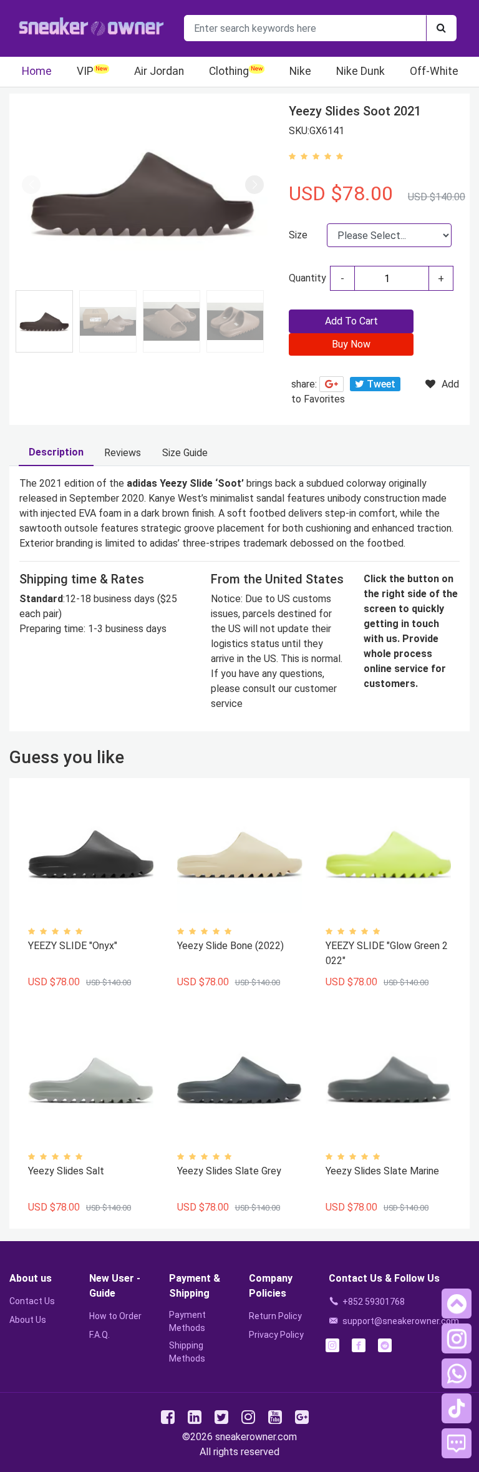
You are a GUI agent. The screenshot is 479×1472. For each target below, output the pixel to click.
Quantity (307, 278)
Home (37, 71)
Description (56, 452)
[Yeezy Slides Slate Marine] (388, 1080)
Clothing (229, 71)
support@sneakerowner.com (400, 1321)
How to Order (115, 1316)
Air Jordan (159, 71)
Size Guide (185, 453)
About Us (27, 1320)
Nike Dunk (360, 71)
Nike (300, 71)
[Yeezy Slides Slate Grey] (239, 1080)
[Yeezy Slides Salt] (90, 1080)
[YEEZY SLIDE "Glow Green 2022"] (388, 854)
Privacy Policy (276, 1335)
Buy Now (351, 344)
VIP (85, 71)
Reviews (122, 453)
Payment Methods (187, 1321)
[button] (254, 184)
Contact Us (32, 1301)
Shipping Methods (187, 1351)
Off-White (434, 71)
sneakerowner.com (256, 1437)
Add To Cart (351, 321)
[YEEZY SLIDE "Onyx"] (90, 854)
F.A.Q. (99, 1335)
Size (298, 235)
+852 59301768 (373, 1302)
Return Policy (275, 1316)
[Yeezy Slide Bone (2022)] (239, 854)
